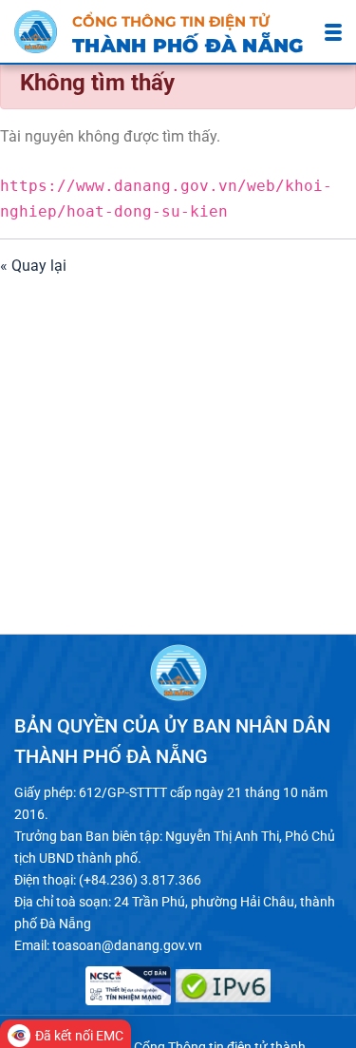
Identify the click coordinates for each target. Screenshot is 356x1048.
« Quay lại (33, 266)
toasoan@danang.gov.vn (127, 945)
